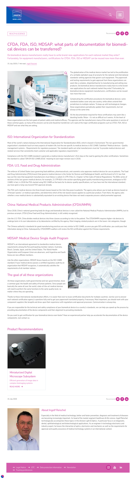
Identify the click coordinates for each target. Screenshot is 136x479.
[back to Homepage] (17, 15)
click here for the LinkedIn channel (120, 467)
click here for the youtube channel (108, 467)
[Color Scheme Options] (2, 476)
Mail (118, 33)
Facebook (122, 33)
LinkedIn (127, 33)
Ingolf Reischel (32, 63)
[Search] (110, 14)
